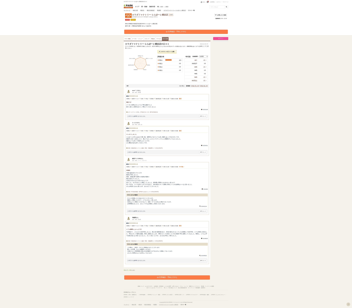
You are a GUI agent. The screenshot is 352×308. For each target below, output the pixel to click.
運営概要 (197, 287)
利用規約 (161, 286)
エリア (137, 6)
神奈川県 (135, 10)
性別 (203, 2)
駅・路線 (144, 6)
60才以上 (194, 80)
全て (196, 60)
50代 (195, 77)
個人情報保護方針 (182, 287)
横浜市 (142, 10)
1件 (204, 67)
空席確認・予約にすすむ (177, 31)
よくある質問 (167, 286)
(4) (165, 38)
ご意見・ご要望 (163, 6)
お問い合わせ (175, 286)
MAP (171, 14)
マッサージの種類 (209, 286)
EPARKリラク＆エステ (128, 6)
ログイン (218, 2)
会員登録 (212, 2)
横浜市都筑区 (151, 10)
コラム (181, 286)
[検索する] (226, 6)
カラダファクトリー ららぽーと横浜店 (175, 10)
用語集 (202, 286)
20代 (195, 67)
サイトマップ (191, 287)
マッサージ (127, 10)
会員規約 (156, 286)
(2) (153, 38)
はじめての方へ (149, 286)
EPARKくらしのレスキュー (218, 294)
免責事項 (203, 287)
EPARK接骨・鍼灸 (204, 294)
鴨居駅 (159, 10)
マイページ (225, 2)
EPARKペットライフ (129, 297)
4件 (204, 60)
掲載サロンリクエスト (194, 286)
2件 (204, 80)
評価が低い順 (204, 86)
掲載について (141, 286)
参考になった (203, 116)
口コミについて (204, 44)
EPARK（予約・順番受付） (130, 294)
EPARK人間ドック (179, 294)
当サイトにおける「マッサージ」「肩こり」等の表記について (161, 287)
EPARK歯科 (142, 294)
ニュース (186, 286)
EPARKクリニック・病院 (154, 294)
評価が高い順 (195, 86)
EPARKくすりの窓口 (167, 294)
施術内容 (152, 6)
